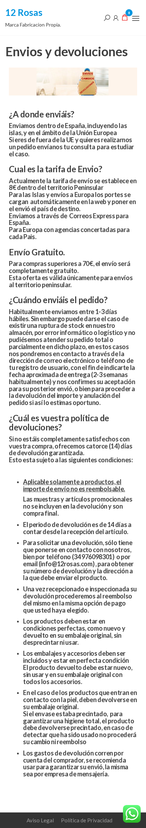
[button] (135, 18)
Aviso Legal (40, 820)
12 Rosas (24, 12)
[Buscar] (107, 17)
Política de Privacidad (86, 820)
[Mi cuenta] (116, 17)
